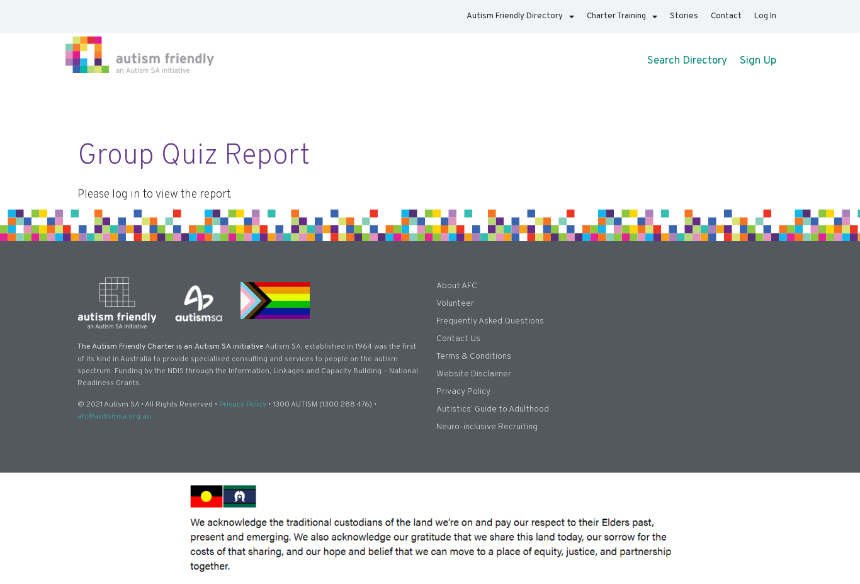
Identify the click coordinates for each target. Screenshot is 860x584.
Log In (765, 16)
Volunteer (455, 303)
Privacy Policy (242, 405)
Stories (684, 16)
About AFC (456, 286)
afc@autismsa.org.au (114, 417)
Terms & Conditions (473, 356)
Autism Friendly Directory (515, 16)
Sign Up (758, 61)
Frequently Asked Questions (490, 321)
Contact (726, 16)
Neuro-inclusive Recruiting (487, 427)
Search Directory (687, 61)
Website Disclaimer (473, 374)
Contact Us (458, 339)
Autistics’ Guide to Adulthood (492, 409)
